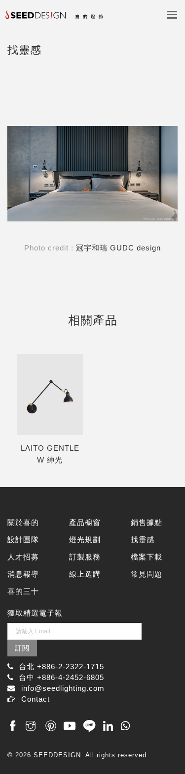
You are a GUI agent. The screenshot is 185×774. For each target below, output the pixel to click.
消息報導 (23, 574)
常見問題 (146, 574)
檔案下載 (146, 557)
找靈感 (142, 539)
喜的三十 (23, 591)
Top (166, 745)
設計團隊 (23, 539)
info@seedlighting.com (63, 688)
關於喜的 (23, 522)
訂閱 (22, 648)
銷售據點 (146, 522)
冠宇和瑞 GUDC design (118, 248)
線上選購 (85, 574)
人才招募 (23, 557)
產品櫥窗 (85, 522)
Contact (35, 699)
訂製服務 (85, 557)
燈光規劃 (85, 539)
